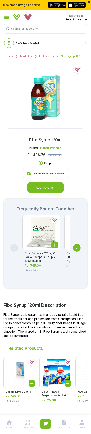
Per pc (48, 163)
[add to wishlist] (77, 70)
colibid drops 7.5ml (18, 391)
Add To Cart (45, 187)
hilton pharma (51, 148)
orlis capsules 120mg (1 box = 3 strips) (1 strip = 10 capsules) (40, 257)
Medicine (26, 56)
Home (9, 56)
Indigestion (46, 56)
